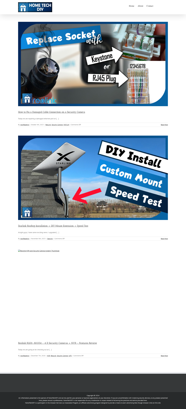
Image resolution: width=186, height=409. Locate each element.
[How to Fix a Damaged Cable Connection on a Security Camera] (93, 64)
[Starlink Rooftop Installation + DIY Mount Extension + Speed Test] (93, 178)
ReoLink (48, 125)
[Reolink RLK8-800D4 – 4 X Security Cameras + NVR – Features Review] (93, 293)
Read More (164, 125)
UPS (70, 356)
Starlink (50, 239)
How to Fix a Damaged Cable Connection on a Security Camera (51, 112)
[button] (163, 5)
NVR (48, 356)
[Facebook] (19, 378)
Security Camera (57, 125)
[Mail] (27, 378)
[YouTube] (23, 378)
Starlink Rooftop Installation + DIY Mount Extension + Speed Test (53, 225)
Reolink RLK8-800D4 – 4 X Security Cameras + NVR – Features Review (57, 343)
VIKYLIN (66, 125)
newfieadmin (24, 125)
